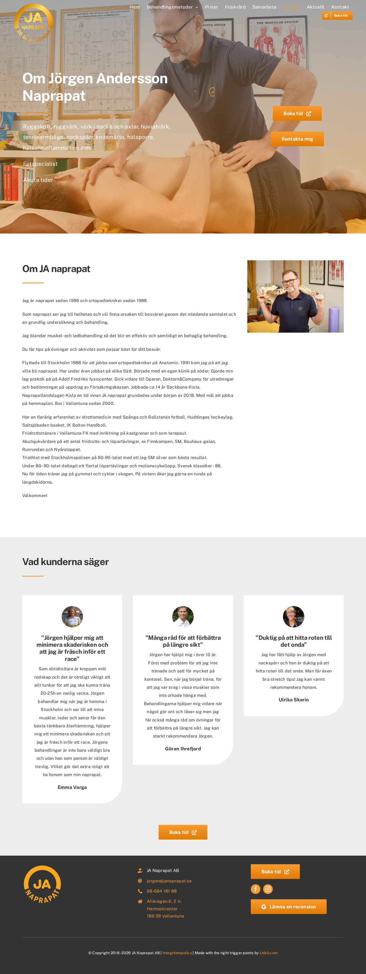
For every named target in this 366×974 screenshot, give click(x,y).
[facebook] (255, 889)
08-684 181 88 (162, 891)
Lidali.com (269, 953)
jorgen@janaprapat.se (169, 880)
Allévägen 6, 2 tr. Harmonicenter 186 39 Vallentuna (165, 908)
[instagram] (268, 889)
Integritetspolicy (177, 953)
